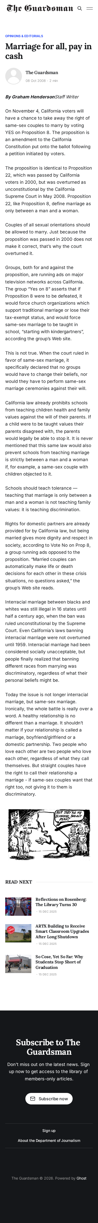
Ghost (82, 1178)
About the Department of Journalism (49, 1140)
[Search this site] (80, 8)
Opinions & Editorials (24, 36)
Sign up (48, 1130)
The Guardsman (42, 72)
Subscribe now (53, 1098)
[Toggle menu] (90, 8)
